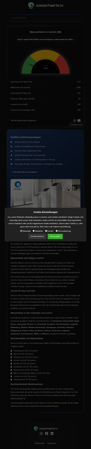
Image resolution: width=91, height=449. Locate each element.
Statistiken (38, 231)
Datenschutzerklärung (61, 227)
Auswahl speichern (37, 236)
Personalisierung (64, 231)
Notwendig (26, 231)
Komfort (50, 231)
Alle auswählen (55, 236)
